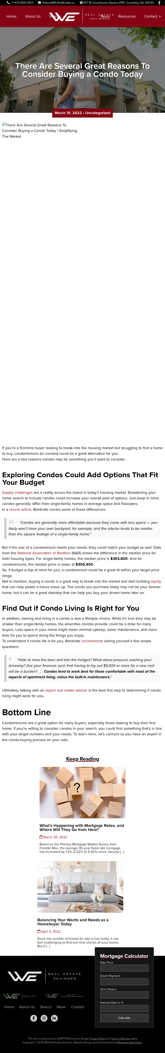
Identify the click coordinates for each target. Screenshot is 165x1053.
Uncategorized (97, 113)
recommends (92, 641)
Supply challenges (17, 492)
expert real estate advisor (66, 690)
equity (156, 581)
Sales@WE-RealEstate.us (58, 2)
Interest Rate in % (111, 1002)
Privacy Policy (97, 1039)
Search (55, 16)
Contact (77, 1007)
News (105, 16)
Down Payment (110, 976)
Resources (127, 16)
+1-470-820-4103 (21, 2)
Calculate (124, 1018)
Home (11, 16)
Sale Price (106, 962)
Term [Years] (108, 989)
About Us (33, 16)
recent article (20, 509)
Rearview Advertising (130, 1042)
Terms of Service (120, 1039)
